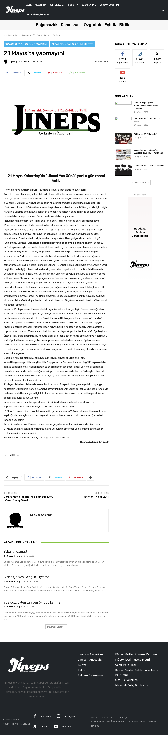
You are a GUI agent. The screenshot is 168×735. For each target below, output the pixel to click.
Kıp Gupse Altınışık (19, 61)
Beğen (123, 52)
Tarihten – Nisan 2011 (96, 496)
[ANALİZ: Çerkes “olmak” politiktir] (123, 170)
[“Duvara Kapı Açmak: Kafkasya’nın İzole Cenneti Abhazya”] (123, 107)
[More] (90, 477)
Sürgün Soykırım (22, 35)
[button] (163, 9)
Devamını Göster (55, 626)
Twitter (44, 726)
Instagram (70, 716)
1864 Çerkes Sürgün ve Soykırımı (47, 35)
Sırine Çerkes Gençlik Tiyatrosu (27, 577)
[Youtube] (55, 727)
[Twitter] (35, 727)
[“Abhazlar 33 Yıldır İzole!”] (123, 138)
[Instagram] (58, 716)
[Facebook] (35, 716)
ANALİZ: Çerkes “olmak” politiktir (149, 166)
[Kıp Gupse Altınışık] (6, 61)
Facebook (46, 716)
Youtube (66, 726)
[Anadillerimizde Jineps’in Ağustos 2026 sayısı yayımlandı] (123, 154)
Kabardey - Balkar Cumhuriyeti (72, 44)
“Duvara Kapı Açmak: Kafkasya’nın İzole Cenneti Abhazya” (146, 106)
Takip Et (140, 52)
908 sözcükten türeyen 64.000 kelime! (32, 602)
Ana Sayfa (8, 35)
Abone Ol (122, 71)
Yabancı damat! (15, 552)
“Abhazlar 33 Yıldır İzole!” (145, 134)
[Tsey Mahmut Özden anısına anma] (123, 123)
